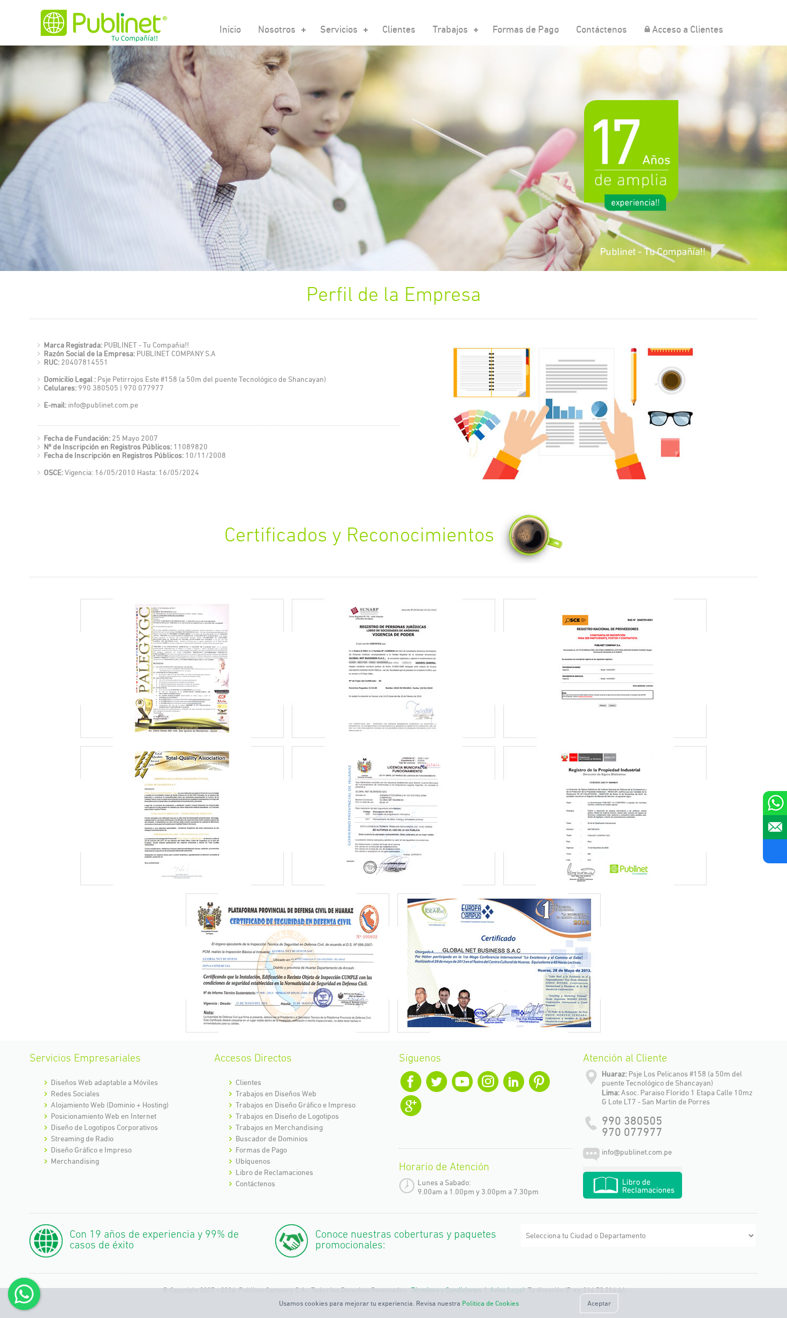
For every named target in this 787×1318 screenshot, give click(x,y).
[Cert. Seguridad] (287, 963)
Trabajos (450, 29)
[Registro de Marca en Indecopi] (605, 815)
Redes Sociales (75, 1093)
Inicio (230, 29)
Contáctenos (601, 29)
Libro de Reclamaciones (274, 1172)
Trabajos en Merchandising (279, 1127)
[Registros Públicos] (393, 668)
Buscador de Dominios (272, 1138)
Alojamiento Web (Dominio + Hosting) (110, 1105)
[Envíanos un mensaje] (775, 827)
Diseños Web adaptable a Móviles (104, 1082)
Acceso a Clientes (687, 29)
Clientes (398, 29)
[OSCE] (605, 668)
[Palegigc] (182, 668)
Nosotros (277, 29)
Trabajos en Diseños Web (276, 1093)
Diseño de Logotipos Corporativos (104, 1127)
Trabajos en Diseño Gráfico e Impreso (295, 1105)
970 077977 (632, 1132)
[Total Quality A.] (182, 815)
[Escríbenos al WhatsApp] (775, 803)
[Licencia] (393, 815)
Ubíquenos (253, 1161)
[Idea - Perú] (499, 963)
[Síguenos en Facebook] (775, 851)
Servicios (339, 29)
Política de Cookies (490, 1303)
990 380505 (632, 1120)
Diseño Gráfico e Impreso (91, 1150)
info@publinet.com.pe (637, 1152)
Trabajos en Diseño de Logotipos (287, 1116)
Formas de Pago (526, 29)
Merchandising (75, 1161)
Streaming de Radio (82, 1138)
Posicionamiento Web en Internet (103, 1116)
